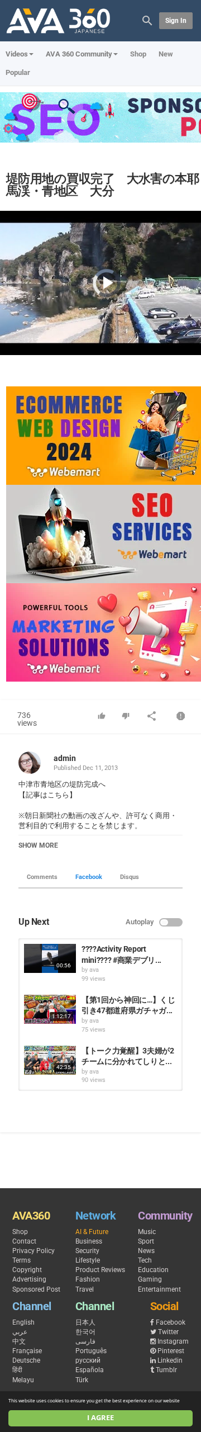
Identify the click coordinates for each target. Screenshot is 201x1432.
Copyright (27, 1270)
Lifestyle (87, 1260)
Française (27, 1351)
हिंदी (17, 1370)
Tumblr (166, 1370)
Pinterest (170, 1351)
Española (89, 1370)
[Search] (147, 20)
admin (65, 758)
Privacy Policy (33, 1251)
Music (147, 1232)
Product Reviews (100, 1270)
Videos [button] (17, 54)
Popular (18, 72)
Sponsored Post (36, 1289)
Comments (42, 877)
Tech (145, 1260)
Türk (81, 1380)
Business (88, 1241)
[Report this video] (181, 717)
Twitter (168, 1332)
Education (153, 1270)
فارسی (85, 1341)
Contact (24, 1241)
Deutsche (26, 1360)
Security (87, 1251)
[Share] (152, 717)
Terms (21, 1260)
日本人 (85, 1322)
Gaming (150, 1279)
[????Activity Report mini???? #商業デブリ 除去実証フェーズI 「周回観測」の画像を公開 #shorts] (50, 958)
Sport (146, 1241)
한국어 (85, 1332)
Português (91, 1351)
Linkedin (170, 1360)
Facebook (88, 877)
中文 (19, 1341)
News (146, 1251)
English (23, 1322)
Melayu (23, 1380)
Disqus (129, 877)
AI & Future (91, 1232)
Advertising (29, 1279)
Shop (138, 54)
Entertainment (159, 1289)
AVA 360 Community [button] (79, 54)
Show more (38, 845)
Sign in (175, 21)
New (166, 54)
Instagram (173, 1341)
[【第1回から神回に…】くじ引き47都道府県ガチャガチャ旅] (50, 1009)
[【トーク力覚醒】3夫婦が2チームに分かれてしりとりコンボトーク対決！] (50, 1060)
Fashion (87, 1279)
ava (94, 969)
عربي (19, 1332)
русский (87, 1360)
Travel (84, 1289)
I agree (100, 1417)
